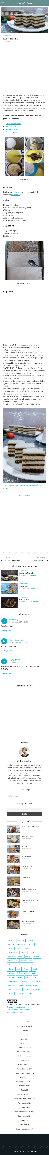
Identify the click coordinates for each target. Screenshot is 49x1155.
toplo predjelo (32, 985)
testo (21, 985)
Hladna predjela (23, 1051)
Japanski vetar (27, 836)
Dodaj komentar (35, 588)
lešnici (30, 965)
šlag (30, 993)
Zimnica (23, 1125)
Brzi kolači (23, 1086)
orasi (33, 973)
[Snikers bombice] (13, 924)
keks (20, 957)
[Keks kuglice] (9, 588)
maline (27, 969)
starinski (12, 985)
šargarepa (21, 993)
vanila (19, 989)
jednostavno (13, 952)
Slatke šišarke (23, 599)
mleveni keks (22, 973)
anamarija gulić (14, 620)
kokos (30, 485)
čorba (11, 993)
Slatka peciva (23, 1116)
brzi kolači (21, 944)
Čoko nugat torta (28, 912)
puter (28, 977)
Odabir (23, 1030)
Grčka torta (26, 878)
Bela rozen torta (11, 132)
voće (27, 989)
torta (10, 989)
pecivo (11, 977)
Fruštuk (23, 1022)
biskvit (31, 940)
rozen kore (8, 488)
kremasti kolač (27, 961)
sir (36, 977)
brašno (11, 944)
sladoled (24, 981)
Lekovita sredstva (23, 1026)
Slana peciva (22, 1064)
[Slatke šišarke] (9, 602)
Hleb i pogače (23, 1056)
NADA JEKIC (14, 660)
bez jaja (21, 940)
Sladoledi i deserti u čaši (23, 1112)
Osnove (23, 1035)
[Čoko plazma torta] (13, 892)
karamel (12, 957)
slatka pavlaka (36, 981)
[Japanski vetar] (13, 839)
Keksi (23, 1090)
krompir (12, 965)
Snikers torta (26, 846)
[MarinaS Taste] (24, 3)
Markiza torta (27, 866)
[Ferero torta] (13, 859)
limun (11, 969)
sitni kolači (13, 981)
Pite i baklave (23, 1103)
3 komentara (26, 495)
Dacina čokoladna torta (30, 827)
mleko (11, 973)
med (35, 969)
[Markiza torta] (13, 869)
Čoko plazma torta (29, 889)
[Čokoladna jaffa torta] (13, 903)
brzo (31, 944)
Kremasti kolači (23, 1094)
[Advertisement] (24, 69)
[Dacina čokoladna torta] (13, 829)
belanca (11, 940)
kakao (32, 952)
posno (41, 485)
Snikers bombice (28, 922)
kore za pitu (13, 961)
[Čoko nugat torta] (13, 914)
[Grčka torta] (13, 881)
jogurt (24, 952)
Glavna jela (23, 1047)
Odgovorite (8, 631)
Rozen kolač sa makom (27, 573)
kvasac (21, 965)
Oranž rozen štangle (13, 124)
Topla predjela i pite (22, 1073)
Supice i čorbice (23, 1069)
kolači (37, 957)
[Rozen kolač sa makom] (9, 575)
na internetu (15, 195)
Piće (22, 1039)
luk (19, 969)
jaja (27, 948)
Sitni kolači (7, 36)
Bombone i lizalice (23, 1081)
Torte (23, 1120)
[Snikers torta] (13, 849)
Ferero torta (26, 856)
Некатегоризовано (23, 1129)
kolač (36, 485)
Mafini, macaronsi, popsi (23, 1099)
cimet (11, 948)
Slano (22, 1043)
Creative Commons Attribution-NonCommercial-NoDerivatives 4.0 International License (20, 1009)
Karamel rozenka (12, 129)
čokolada (17, 485)
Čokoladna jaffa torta (30, 900)
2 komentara (32, 575)
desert (24, 485)
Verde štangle (11, 126)
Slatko (22, 1077)
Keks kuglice (23, 586)
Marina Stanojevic (16, 640)
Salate (23, 1060)
